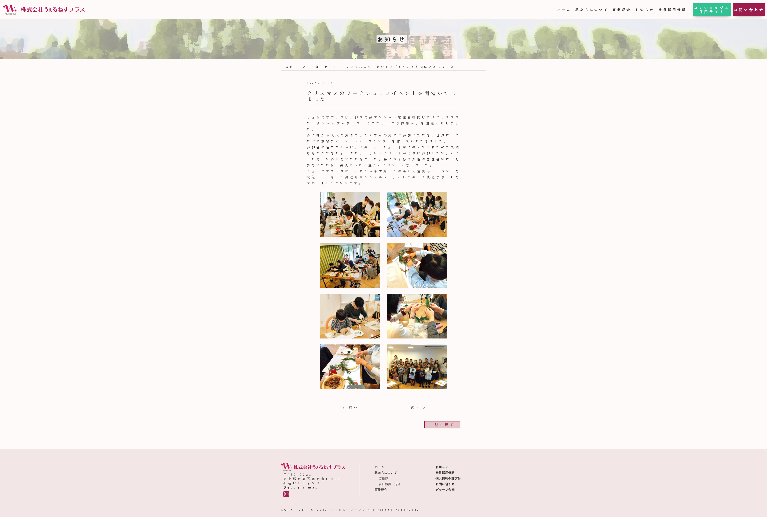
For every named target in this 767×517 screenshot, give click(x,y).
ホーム (564, 9)
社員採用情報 (672, 9)
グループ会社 (445, 489)
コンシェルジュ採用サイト (712, 9)
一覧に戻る (442, 424)
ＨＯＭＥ (290, 67)
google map (303, 487)
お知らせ (644, 9)
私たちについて (592, 9)
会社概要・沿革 (390, 484)
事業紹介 (621, 9)
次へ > (418, 407)
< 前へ (350, 407)
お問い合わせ (749, 9)
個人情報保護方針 (448, 478)
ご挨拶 (383, 478)
